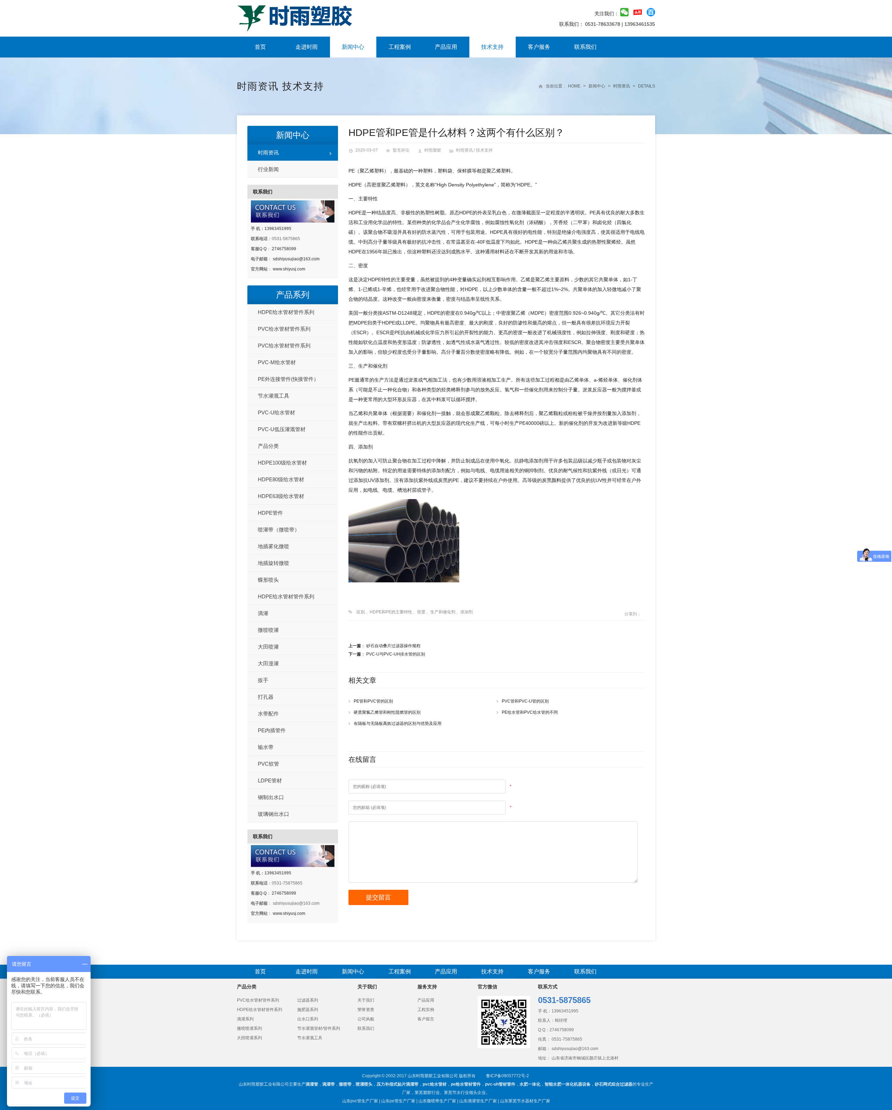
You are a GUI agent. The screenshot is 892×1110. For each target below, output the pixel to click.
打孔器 (266, 697)
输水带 (266, 747)
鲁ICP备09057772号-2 (507, 1075)
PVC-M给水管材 (277, 362)
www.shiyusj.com (289, 269)
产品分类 (268, 446)
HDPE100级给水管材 (282, 463)
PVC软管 (268, 764)
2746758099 (284, 248)
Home (574, 86)
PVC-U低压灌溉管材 (282, 429)
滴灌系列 (245, 1019)
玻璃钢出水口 (273, 814)
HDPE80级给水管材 (281, 479)
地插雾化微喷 (273, 546)
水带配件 (268, 714)
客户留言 (425, 1019)
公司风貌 (365, 1019)
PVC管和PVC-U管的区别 (525, 701)
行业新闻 (268, 169)
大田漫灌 (268, 663)
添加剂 (466, 612)
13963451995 (565, 1011)
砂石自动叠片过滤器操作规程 (393, 645)
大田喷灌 (268, 647)
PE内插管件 (272, 730)
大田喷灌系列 (249, 1037)
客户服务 (539, 47)
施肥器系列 (307, 1009)
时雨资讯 (258, 86)
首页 (260, 47)
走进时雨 (306, 47)
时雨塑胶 (432, 150)
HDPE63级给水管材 (281, 496)
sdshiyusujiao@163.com (296, 259)
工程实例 (425, 1009)
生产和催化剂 (442, 612)
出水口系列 (307, 1019)
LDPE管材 (270, 780)
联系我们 (585, 47)
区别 (360, 612)
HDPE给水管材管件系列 (286, 312)
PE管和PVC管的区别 (373, 701)
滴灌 (263, 613)
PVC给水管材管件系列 (284, 329)
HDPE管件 (270, 513)
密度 (421, 612)
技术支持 (492, 47)
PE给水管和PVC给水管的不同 (530, 712)
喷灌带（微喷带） (279, 530)
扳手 (263, 680)
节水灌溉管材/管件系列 (318, 1028)
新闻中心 (353, 47)
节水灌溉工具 (273, 396)
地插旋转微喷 (273, 563)
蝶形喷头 (268, 580)
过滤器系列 (307, 1000)
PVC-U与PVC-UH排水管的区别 (395, 654)
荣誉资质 (365, 1009)
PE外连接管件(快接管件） (288, 379)
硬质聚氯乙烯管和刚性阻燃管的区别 (387, 712)
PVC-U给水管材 (276, 412)
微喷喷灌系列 (249, 1028)
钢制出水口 (271, 797)
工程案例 (400, 47)
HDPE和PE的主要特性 (391, 612)
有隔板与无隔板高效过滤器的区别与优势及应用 (397, 723)
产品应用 (446, 47)
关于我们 (365, 1000)
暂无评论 (401, 150)
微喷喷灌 (268, 630)
